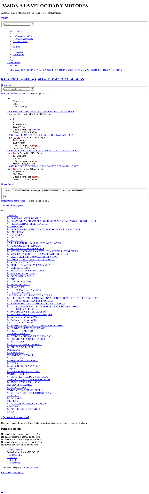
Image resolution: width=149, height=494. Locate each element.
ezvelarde (36, 129)
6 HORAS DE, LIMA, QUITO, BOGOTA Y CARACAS (42, 79)
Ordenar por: (36, 190)
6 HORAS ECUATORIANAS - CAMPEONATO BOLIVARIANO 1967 (43, 166)
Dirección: (66, 190)
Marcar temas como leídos (13, 93)
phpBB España (32, 467)
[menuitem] (22, 36)
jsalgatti (16, 137)
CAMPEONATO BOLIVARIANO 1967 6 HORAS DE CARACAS (41, 111)
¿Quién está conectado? (15, 417)
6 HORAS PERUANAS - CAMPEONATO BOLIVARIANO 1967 (41, 135)
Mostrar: (7, 190)
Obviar (4, 18)
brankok (17, 114)
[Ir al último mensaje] (42, 129)
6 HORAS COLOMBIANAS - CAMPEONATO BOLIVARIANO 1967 (43, 150)
